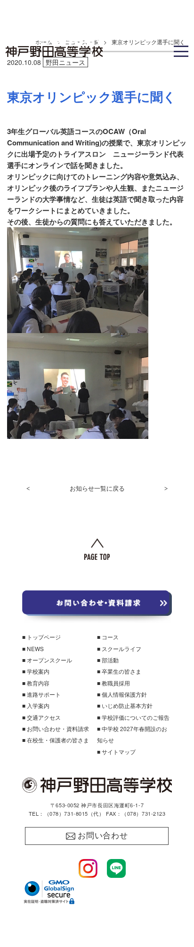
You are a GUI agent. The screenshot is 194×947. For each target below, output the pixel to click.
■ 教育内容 (35, 683)
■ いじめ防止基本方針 (125, 705)
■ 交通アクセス (41, 717)
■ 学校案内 (35, 671)
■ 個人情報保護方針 (122, 694)
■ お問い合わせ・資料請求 (55, 728)
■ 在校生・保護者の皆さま (55, 740)
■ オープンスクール (47, 660)
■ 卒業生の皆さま (119, 671)
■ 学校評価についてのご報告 (133, 717)
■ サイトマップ (116, 752)
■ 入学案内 (35, 705)
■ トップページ (41, 637)
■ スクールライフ (119, 649)
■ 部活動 (108, 660)
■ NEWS (33, 649)
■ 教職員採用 (113, 683)
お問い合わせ (103, 835)
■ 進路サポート (41, 694)
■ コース (108, 637)
